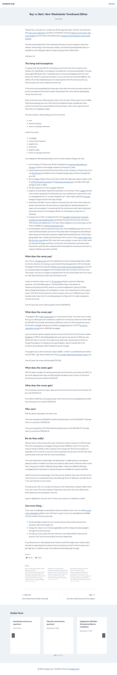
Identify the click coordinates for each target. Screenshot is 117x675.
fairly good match (47, 316)
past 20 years (36, 173)
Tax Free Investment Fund (54, 226)
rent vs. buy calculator (37, 33)
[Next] (103, 635)
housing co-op (41, 261)
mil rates (87, 196)
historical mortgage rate (64, 182)
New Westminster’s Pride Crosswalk (35, 597)
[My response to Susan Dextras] (59, 574)
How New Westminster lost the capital (81, 597)
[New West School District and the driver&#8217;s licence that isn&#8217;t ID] (81, 575)
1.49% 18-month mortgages (41, 182)
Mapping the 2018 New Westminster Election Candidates (88, 624)
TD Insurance (56, 281)
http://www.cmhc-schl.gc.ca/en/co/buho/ (68, 267)
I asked (82, 190)
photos (112, 3)
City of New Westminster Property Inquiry (73, 354)
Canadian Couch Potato (72, 217)
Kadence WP (74, 669)
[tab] (54, 655)
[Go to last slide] (13, 635)
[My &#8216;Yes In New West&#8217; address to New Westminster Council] (36, 575)
